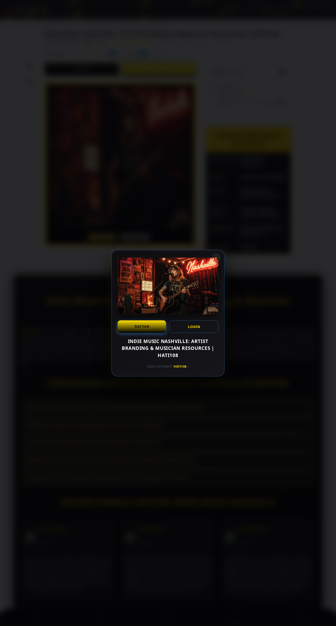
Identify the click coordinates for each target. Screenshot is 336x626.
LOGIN (194, 326)
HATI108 (180, 366)
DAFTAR (142, 326)
